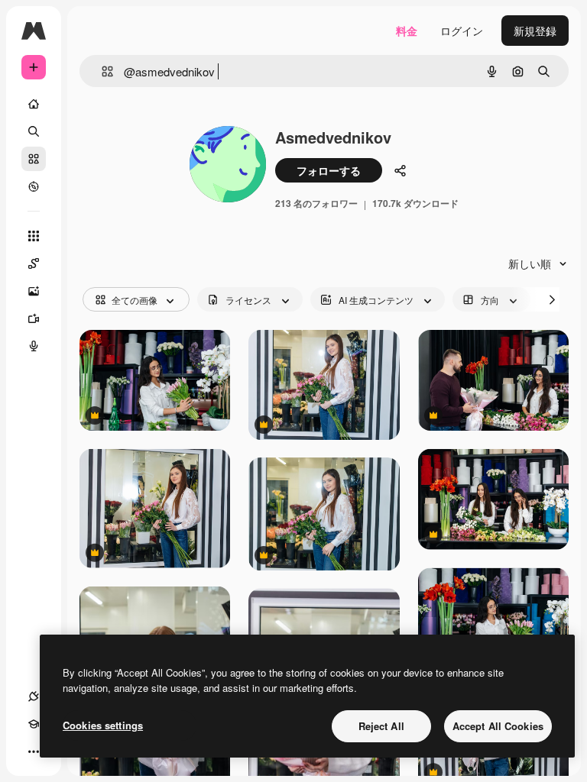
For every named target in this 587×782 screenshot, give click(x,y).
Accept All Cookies (497, 726)
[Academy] (33, 724)
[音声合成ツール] (33, 346)
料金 (406, 30)
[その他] (33, 751)
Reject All (381, 726)
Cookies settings (103, 725)
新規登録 (535, 30)
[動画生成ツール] (33, 318)
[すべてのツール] (33, 236)
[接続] (33, 696)
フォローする (329, 170)
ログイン (461, 30)
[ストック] (33, 159)
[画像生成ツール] (33, 291)
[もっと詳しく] (33, 186)
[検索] (33, 131)
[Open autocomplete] (101, 71)
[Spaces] (33, 263)
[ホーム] (33, 104)
